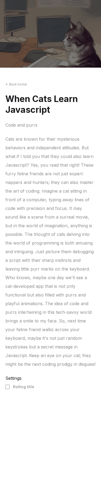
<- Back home (16, 84)
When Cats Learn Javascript (41, 104)
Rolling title (23, 386)
